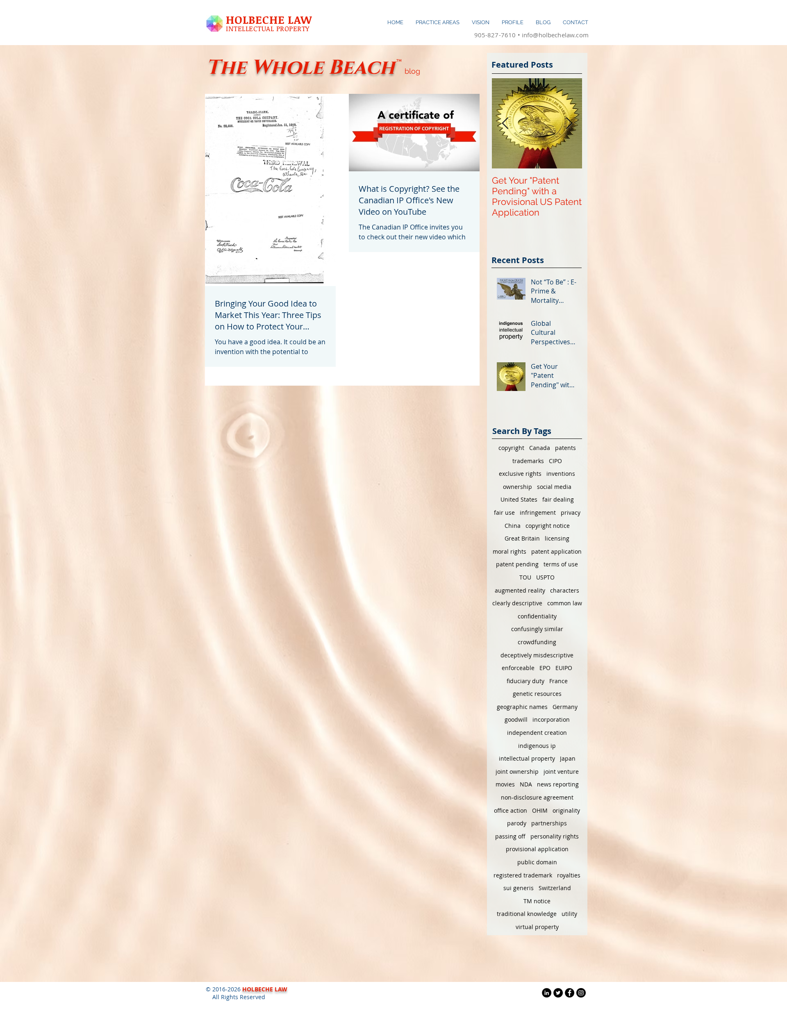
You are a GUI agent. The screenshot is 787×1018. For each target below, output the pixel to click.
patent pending (517, 564)
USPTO (545, 577)
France (558, 681)
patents (565, 448)
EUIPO (563, 668)
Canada (539, 448)
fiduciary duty (525, 681)
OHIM (540, 810)
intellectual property (527, 758)
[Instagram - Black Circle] (581, 993)
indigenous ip (537, 746)
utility (569, 914)
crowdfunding (537, 642)
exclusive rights (520, 473)
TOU (525, 577)
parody (516, 823)
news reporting (558, 784)
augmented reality (520, 590)
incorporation (551, 719)
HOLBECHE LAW (269, 19)
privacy (570, 512)
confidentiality (537, 616)
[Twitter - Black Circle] (558, 993)
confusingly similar (537, 629)
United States (518, 499)
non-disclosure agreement (537, 797)
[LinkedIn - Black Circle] (546, 993)
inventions (560, 473)
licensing (557, 538)
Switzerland (555, 888)
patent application (556, 551)
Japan (567, 758)
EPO (544, 668)
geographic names (522, 707)
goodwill (516, 719)
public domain (537, 862)
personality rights (554, 836)
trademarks (528, 461)
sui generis (518, 888)
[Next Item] (569, 123)
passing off (510, 836)
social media (554, 487)
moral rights (509, 551)
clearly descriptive (517, 603)
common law (564, 603)
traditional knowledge (527, 914)
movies (505, 784)
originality (566, 810)
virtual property (537, 927)
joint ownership (517, 771)
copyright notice (547, 525)
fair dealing (558, 499)
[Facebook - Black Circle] (569, 993)
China (513, 525)
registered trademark (523, 875)
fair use (504, 512)
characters (564, 590)
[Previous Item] (505, 123)
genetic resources (537, 694)
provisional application (537, 849)
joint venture (561, 771)
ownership (517, 487)
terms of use (561, 564)
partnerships (549, 823)
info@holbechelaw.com (555, 35)
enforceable (518, 668)
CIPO (555, 461)
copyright (511, 448)
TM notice (536, 901)
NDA (526, 784)
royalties (568, 875)
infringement (538, 512)
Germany (565, 707)
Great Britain (522, 538)
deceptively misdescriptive (536, 655)
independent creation (537, 732)
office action (510, 810)
